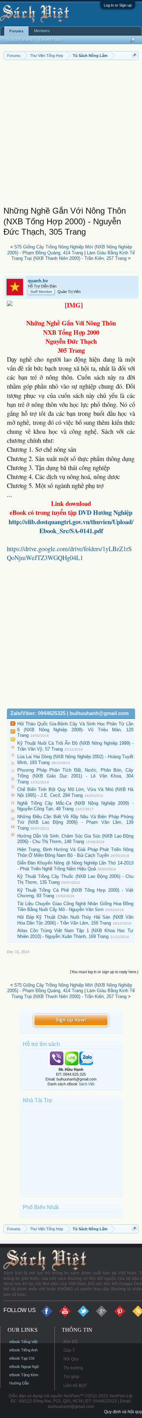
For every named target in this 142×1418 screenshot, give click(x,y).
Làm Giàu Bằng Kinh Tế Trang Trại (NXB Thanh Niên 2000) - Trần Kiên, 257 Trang (73, 255)
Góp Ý (69, 1350)
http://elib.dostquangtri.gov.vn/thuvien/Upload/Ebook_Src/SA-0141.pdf (71, 526)
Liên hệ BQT (75, 1385)
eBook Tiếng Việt (23, 1342)
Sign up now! (71, 1020)
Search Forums (19, 40)
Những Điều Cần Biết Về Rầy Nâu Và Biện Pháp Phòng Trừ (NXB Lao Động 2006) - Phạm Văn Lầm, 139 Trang (75, 822)
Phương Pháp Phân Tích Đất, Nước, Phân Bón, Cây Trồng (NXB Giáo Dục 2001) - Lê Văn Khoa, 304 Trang (75, 775)
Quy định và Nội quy (123, 1411)
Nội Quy (71, 1359)
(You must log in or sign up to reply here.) (104, 972)
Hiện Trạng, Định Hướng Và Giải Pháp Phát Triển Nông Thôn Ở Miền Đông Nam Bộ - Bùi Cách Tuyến (75, 852)
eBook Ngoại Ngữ (24, 1367)
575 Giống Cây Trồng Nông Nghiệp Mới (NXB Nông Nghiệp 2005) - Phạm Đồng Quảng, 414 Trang (69, 249)
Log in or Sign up (118, 5)
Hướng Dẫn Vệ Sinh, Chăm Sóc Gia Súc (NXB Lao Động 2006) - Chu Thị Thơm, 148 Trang (75, 838)
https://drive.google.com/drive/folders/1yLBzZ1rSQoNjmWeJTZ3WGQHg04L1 (69, 553)
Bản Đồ (70, 1341)
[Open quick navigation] (134, 55)
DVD (105, 512)
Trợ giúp (71, 1376)
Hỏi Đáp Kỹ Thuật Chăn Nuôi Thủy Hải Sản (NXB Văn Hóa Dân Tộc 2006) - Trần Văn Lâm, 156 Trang (75, 920)
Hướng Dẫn (19, 1383)
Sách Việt (86, 1084)
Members (42, 31)
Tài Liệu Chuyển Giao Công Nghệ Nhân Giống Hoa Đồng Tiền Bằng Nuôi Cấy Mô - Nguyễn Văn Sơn (75, 906)
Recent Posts (50, 40)
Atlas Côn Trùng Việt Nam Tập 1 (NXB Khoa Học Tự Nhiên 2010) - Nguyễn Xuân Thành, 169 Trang (75, 933)
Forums (16, 31)
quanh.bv (38, 280)
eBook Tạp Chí (21, 1358)
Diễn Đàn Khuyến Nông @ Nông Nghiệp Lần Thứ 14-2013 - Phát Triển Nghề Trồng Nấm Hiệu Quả (75, 865)
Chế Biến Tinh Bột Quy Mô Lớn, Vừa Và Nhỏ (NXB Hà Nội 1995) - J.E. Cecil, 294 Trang (75, 792)
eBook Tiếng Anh (23, 1350)
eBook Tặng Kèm (23, 1375)
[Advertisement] (71, 134)
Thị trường (73, 1368)
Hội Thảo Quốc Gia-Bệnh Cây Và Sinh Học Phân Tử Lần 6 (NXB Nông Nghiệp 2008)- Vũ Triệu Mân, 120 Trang (75, 729)
